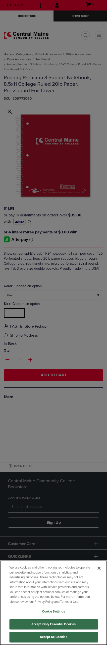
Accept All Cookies (53, 637)
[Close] (99, 568)
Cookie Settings (53, 612)
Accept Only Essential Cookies (53, 624)
